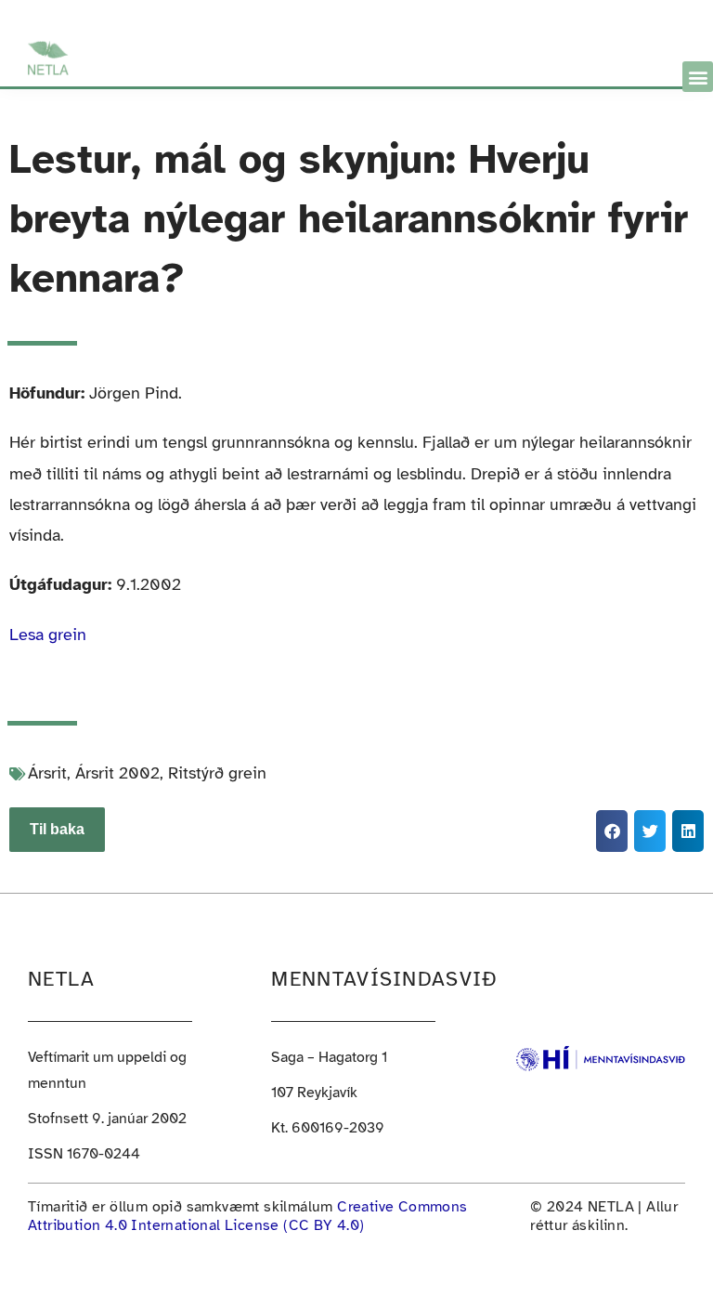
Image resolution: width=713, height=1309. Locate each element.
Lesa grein (47, 634)
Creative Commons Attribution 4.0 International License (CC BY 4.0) (248, 1216)
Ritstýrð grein (217, 773)
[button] (697, 76)
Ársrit (47, 773)
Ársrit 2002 (117, 773)
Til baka (57, 829)
